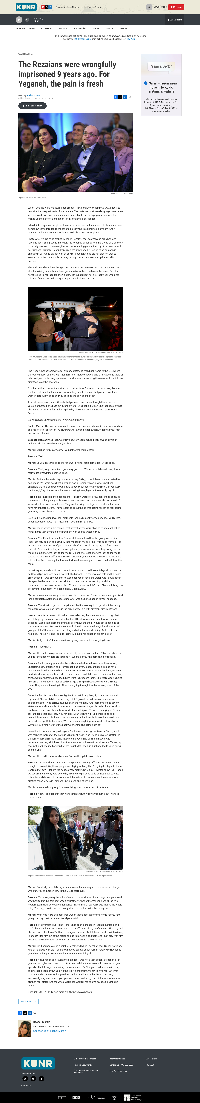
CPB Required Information (85, 1059)
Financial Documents (83, 1065)
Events (97, 28)
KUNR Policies (151, 1059)
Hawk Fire (21, 28)
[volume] (27, 20)
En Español (80, 28)
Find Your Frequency (118, 1071)
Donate (177, 7)
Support (124, 28)
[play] (19, 19)
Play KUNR (131, 39)
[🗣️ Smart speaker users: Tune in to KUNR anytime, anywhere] (161, 65)
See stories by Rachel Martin (49, 1030)
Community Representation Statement (86, 1071)
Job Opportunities (117, 1059)
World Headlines (25, 54)
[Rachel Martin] (24, 1028)
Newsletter (160, 7)
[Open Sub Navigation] (37, 28)
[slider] (31, 19)
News (32, 28)
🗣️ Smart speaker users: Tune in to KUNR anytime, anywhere (161, 87)
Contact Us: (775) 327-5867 (121, 1065)
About (109, 28)
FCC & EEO (150, 1065)
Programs (47, 28)
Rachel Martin (33, 95)
